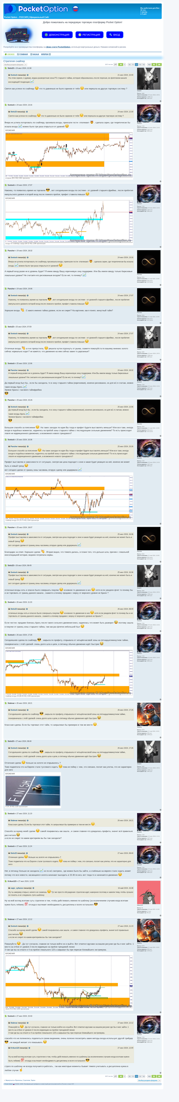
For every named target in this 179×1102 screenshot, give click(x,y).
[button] (115, 64)
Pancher (14, 370)
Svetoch (14, 75)
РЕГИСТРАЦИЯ (91, 34)
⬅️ (34, 54)
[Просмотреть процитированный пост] (28, 75)
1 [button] (124, 64)
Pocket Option (9, 1084)
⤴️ (22, 54)
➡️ (46, 54)
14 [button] (143, 64)
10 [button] (129, 64)
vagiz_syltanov (17, 888)
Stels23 (14, 112)
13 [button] (140, 64)
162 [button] (149, 64)
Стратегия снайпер (14, 61)
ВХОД (116, 34)
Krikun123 (15, 1048)
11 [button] (133, 64)
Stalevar (14, 820)
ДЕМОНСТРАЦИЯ (58, 34)
